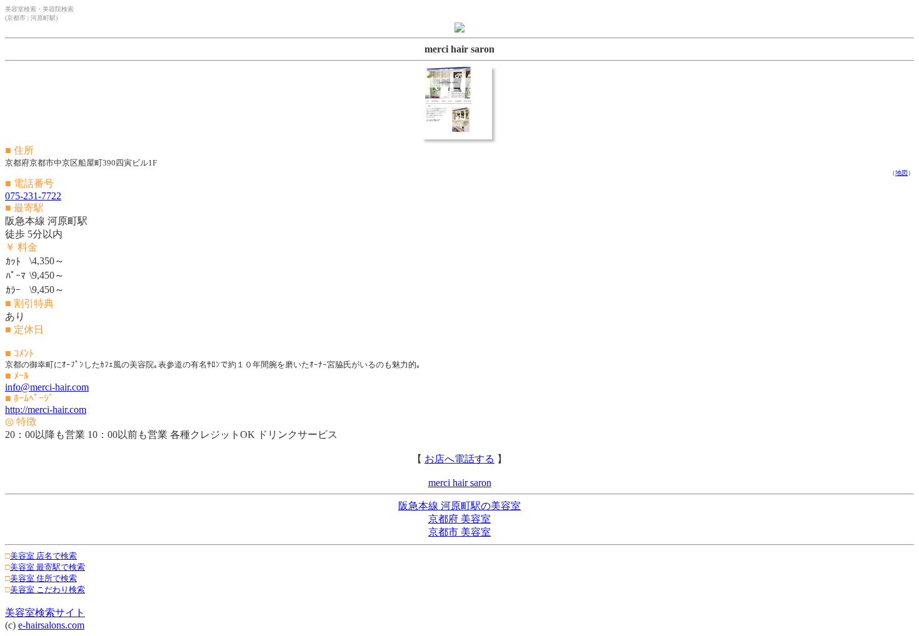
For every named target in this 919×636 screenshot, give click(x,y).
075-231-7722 (33, 196)
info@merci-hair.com (47, 387)
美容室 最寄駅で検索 (47, 567)
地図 (901, 172)
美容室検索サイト (45, 612)
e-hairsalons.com (51, 625)
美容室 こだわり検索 (47, 589)
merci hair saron (459, 482)
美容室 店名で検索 (43, 555)
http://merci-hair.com (45, 409)
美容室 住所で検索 (43, 578)
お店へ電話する (459, 459)
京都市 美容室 (459, 532)
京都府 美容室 (459, 519)
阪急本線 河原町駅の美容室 (459, 505)
